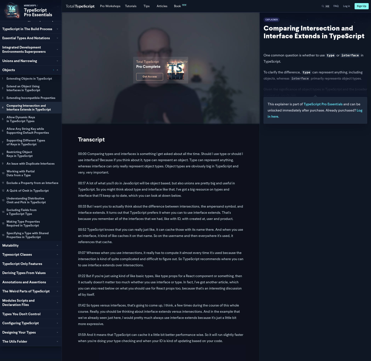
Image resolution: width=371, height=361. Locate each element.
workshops (30, 5)
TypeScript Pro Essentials (38, 12)
